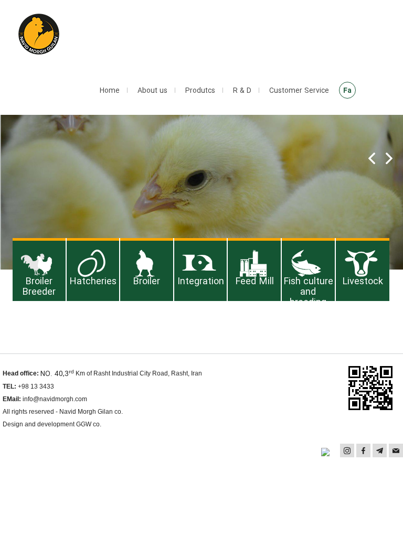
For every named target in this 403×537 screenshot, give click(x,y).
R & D (242, 90)
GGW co (88, 424)
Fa (347, 90)
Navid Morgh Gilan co (90, 411)
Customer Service (299, 90)
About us (152, 90)
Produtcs (200, 90)
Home (110, 90)
